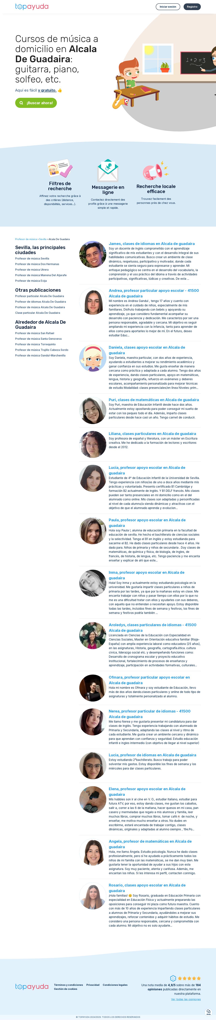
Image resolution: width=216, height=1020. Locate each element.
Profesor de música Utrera (32, 269)
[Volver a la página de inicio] (32, 6)
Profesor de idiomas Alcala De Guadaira (40, 301)
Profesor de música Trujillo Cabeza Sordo (41, 350)
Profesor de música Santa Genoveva (38, 338)
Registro (192, 6)
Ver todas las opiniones (186, 999)
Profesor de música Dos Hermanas (37, 264)
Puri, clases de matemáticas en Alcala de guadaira (154, 400)
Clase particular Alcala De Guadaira (37, 312)
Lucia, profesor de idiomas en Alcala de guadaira (152, 755)
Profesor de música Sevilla (32, 258)
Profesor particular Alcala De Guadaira (39, 296)
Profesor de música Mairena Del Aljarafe (41, 275)
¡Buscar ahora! (40, 103)
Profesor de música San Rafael (34, 333)
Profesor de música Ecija (31, 280)
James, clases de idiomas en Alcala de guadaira (152, 243)
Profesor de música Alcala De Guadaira (40, 307)
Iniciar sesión (168, 6)
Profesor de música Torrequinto (35, 344)
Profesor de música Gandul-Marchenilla (40, 355)
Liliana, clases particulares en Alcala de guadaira (152, 433)
